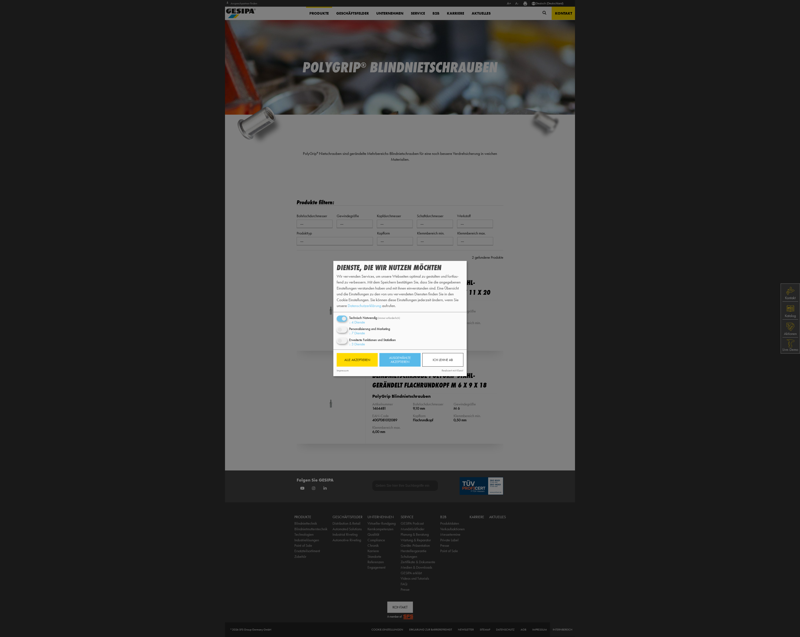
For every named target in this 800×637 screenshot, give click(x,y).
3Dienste (357, 344)
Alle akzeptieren (357, 360)
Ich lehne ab (443, 360)
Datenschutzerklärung (364, 305)
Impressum (343, 370)
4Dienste (357, 322)
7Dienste (357, 333)
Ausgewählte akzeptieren (400, 360)
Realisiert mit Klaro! (452, 370)
